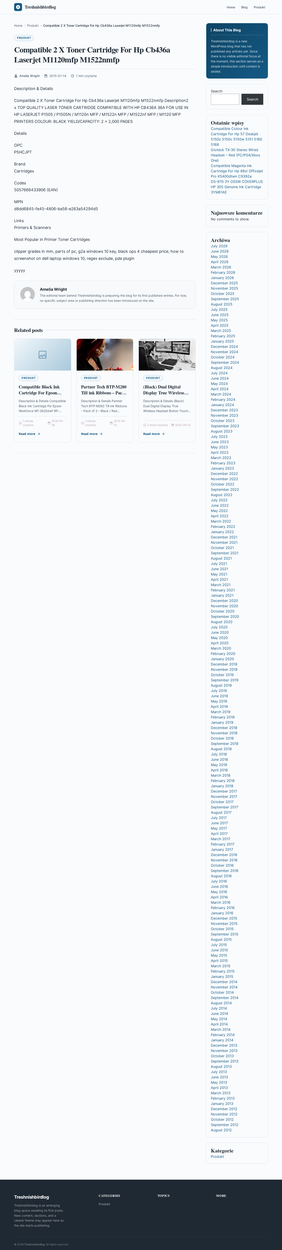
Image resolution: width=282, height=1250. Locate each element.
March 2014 (220, 1029)
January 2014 (222, 1040)
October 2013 (222, 1056)
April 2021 (219, 579)
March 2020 (221, 648)
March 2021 (220, 585)
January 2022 (222, 532)
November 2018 (224, 733)
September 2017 (224, 807)
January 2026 (222, 277)
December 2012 (224, 1109)
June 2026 (220, 251)
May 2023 (219, 447)
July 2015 (219, 945)
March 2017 (220, 839)
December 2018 (224, 727)
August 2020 (221, 622)
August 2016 (221, 876)
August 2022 (221, 495)
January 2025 (222, 341)
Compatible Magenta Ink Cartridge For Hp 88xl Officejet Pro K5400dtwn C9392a (237, 170)
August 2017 (221, 812)
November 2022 (224, 479)
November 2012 (224, 1114)
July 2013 (219, 1072)
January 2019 (222, 722)
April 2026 (219, 262)
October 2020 (222, 611)
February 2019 (223, 717)
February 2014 (223, 1035)
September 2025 (225, 299)
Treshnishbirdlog (34, 1244)
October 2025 (222, 293)
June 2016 (219, 886)
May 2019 (219, 701)
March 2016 (220, 902)
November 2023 (224, 415)
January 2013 (222, 1103)
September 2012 (224, 1125)
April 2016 (219, 897)
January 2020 (222, 659)
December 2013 (224, 1045)
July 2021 (219, 563)
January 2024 (222, 405)
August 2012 (221, 1130)
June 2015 (219, 950)
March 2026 (221, 267)
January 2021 (222, 595)
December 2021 (224, 537)
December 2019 (224, 664)
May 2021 (219, 574)
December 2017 (224, 791)
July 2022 (219, 500)
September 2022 (225, 489)
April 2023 (219, 452)
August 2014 (221, 1003)
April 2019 (219, 706)
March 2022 (221, 521)
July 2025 (219, 309)
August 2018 (221, 749)
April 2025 (219, 325)
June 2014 (219, 1013)
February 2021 (223, 590)
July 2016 (219, 881)
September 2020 (225, 616)
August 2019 (221, 685)
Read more (27, 434)
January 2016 (222, 913)
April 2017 (219, 833)
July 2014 (219, 1008)
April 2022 (219, 516)
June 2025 (220, 315)
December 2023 (224, 410)
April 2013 (219, 1087)
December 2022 (224, 473)
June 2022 (220, 505)
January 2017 (222, 849)
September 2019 (224, 680)
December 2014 (224, 982)
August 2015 (221, 939)
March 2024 (221, 394)
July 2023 (219, 436)
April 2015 (219, 960)
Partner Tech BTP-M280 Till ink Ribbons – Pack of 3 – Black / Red (103, 393)
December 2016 (224, 855)
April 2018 (219, 770)
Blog (244, 7)
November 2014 (224, 987)
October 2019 (222, 675)
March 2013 (220, 1093)
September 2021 (224, 553)
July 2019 (219, 690)
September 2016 (224, 870)
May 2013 (219, 1082)
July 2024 (219, 373)
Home (231, 7)
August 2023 (221, 431)
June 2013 (219, 1077)
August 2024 (221, 367)
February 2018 (223, 780)
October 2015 (222, 929)
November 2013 (224, 1050)
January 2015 (222, 976)
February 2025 (223, 336)
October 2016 (222, 865)
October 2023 (222, 420)
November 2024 (224, 352)
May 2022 (219, 510)
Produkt (259, 7)
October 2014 (222, 992)
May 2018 (219, 765)
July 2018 (219, 754)
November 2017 (224, 796)
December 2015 (224, 918)
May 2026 (219, 256)
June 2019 (219, 696)
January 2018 (222, 786)
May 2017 (219, 828)
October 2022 (222, 484)
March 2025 (221, 330)
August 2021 (221, 558)
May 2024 (219, 383)
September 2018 (224, 743)
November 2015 (224, 923)
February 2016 (223, 907)
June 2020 (220, 632)
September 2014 (224, 997)
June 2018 (219, 759)
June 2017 (219, 823)
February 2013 (223, 1098)
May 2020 (219, 637)
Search (216, 91)
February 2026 (223, 272)
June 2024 (220, 378)
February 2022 (223, 526)
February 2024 (223, 399)
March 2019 (220, 712)
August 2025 (221, 304)
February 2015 (223, 971)
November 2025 (224, 288)
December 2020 (224, 600)
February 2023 (223, 463)
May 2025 (219, 320)
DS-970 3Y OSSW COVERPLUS (237, 181)
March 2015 (220, 966)
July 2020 (219, 627)
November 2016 (224, 860)
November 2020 (224, 606)
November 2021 (224, 542)
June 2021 (219, 569)
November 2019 (224, 669)
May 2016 (219, 892)
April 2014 (219, 1024)
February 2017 (222, 844)
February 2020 (223, 653)
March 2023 (221, 457)
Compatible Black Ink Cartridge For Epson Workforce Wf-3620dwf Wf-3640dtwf (41, 396)
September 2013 (224, 1061)
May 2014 (219, 1019)
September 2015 (224, 934)
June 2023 (220, 442)
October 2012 (222, 1119)
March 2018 (220, 775)
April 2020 (219, 643)
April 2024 (219, 389)
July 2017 (219, 817)
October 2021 (222, 547)
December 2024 (224, 346)
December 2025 (224, 283)
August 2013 (221, 1066)
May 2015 (219, 955)
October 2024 (222, 357)
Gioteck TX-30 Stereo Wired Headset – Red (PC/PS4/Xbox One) (235, 155)
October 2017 (222, 802)
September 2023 (225, 426)
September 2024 (225, 362)
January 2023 (222, 468)
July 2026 (219, 246)
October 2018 (222, 738)
